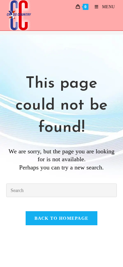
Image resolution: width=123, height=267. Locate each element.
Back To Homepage (62, 218)
